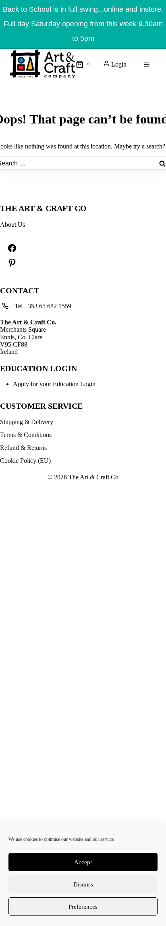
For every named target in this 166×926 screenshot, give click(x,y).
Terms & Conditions (26, 434)
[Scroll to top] (4, 69)
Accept (83, 862)
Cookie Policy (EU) (25, 460)
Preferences (83, 906)
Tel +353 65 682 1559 (43, 306)
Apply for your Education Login (54, 383)
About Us (12, 224)
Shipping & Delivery (26, 421)
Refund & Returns (23, 447)
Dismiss (83, 884)
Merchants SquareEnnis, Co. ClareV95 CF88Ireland (28, 337)
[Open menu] (146, 64)
